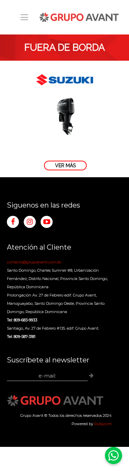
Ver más (65, 165)
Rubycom (103, 423)
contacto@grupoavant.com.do (34, 262)
